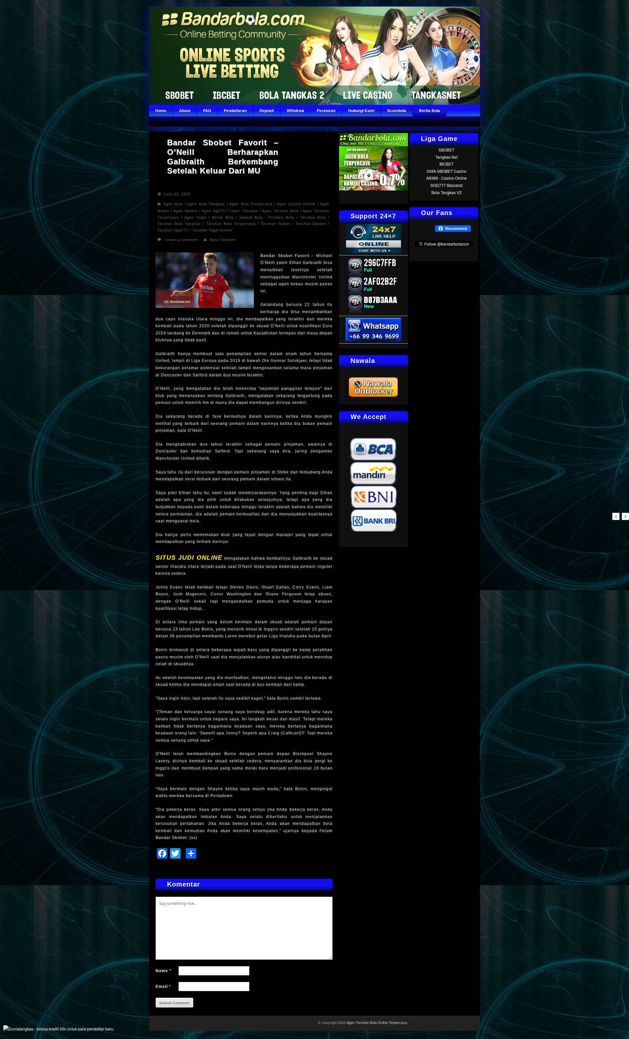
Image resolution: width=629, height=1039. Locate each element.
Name (163, 971)
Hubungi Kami (361, 110)
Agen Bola (173, 204)
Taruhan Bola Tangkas (179, 224)
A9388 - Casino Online (446, 178)
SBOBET (446, 149)
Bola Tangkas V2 (446, 192)
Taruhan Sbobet (310, 224)
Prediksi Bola (281, 217)
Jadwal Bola (251, 217)
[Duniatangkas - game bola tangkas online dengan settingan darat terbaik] (58, 1028)
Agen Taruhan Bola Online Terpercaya (377, 1022)
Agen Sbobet (185, 211)
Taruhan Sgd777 (172, 230)
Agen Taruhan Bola (280, 211)
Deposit (266, 110)
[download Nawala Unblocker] (373, 396)
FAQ (207, 110)
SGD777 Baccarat (446, 185)
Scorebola (396, 110)
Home (160, 110)
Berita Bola (429, 110)
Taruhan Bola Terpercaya (231, 224)
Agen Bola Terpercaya (250, 204)
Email (163, 986)
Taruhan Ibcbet (275, 224)
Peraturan (326, 110)
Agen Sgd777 (214, 211)
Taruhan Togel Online (212, 230)
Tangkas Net (446, 157)
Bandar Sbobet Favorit (284, 255)
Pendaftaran (235, 110)
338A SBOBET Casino (447, 171)
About (184, 110)
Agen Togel (195, 217)
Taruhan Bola (313, 217)
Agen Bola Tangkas (206, 204)
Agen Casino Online (296, 204)
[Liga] (314, 103)
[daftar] (373, 188)
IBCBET (446, 164)
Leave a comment (181, 240)
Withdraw (295, 110)
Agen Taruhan (244, 211)
